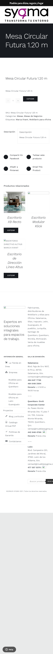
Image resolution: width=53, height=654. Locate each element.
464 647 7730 (34, 380)
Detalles (16, 203)
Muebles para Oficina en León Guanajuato (15, 399)
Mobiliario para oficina (40, 119)
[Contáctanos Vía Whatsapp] (45, 432)
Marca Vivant (22, 119)
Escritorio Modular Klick (38, 222)
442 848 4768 (34, 432)
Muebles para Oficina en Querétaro (15, 383)
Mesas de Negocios (33, 116)
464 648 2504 (34, 383)
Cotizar (30, 99)
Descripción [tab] (9, 132)
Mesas (20, 116)
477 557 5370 (34, 467)
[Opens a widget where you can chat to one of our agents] (9, 650)
